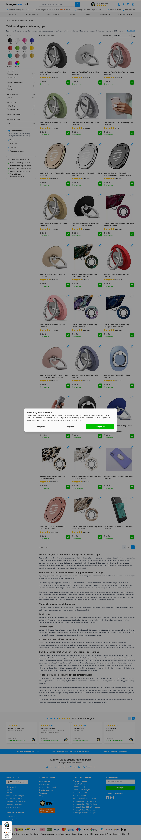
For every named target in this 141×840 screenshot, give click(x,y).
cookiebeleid (57, 420)
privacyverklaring (74, 420)
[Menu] (10, 822)
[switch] (7, 836)
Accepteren (100, 426)
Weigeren (41, 426)
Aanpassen (70, 426)
